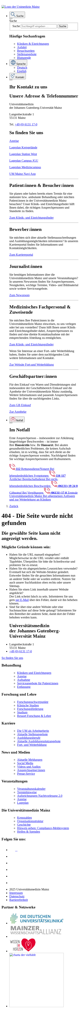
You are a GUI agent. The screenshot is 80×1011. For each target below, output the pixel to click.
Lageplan (23, 802)
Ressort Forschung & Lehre (34, 715)
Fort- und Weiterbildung (32, 744)
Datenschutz (16, 896)
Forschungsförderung (30, 709)
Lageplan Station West (23, 154)
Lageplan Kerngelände (23, 147)
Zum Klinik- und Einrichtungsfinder (31, 217)
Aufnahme (23, 679)
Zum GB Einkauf (20, 405)
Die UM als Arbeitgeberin (33, 730)
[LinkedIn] (12, 856)
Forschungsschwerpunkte (32, 702)
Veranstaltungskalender (31, 788)
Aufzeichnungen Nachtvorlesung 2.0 (39, 795)
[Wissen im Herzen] (23, 951)
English (21, 71)
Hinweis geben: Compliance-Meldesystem (43, 828)
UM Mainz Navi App (22, 173)
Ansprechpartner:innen (31, 770)
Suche (13, 20)
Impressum (16, 892)
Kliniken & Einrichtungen (33, 43)
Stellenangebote (27, 54)
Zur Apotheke (17, 411)
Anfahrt (22, 47)
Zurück (13, 506)
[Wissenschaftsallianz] (36, 936)
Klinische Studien (28, 705)
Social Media (25, 763)
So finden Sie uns (12, 658)
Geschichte (24, 824)
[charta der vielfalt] (36, 1006)
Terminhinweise (27, 792)
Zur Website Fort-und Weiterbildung (31, 364)
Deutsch (22, 67)
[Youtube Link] (13, 863)
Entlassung (23, 686)
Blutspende (24, 57)
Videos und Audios (29, 766)
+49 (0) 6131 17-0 (26, 124)
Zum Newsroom (19, 295)
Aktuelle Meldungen (29, 759)
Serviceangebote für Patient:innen (37, 683)
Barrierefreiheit (18, 899)
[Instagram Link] (12, 869)
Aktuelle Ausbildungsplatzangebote (39, 741)
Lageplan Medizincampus (25, 167)
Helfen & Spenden (28, 831)
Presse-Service (26, 773)
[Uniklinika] (36, 923)
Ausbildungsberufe (28, 737)
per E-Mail (22, 600)
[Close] (10, 18)
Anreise (14, 140)
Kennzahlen (24, 817)
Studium (22, 712)
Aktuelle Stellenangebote (32, 734)
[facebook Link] (12, 876)
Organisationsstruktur (30, 821)
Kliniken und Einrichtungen (34, 672)
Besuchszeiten (26, 50)
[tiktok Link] (12, 882)
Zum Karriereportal (21, 254)
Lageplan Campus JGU (23, 160)
